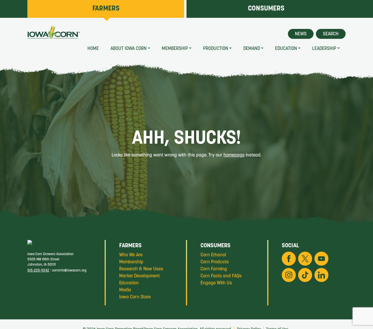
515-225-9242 (38, 270)
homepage (234, 155)
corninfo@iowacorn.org (69, 270)
